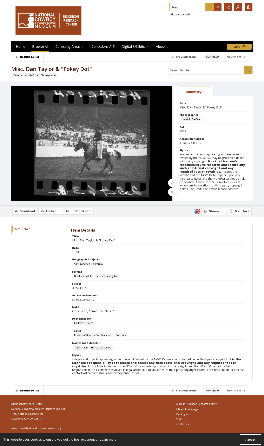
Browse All (40, 46)
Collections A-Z (103, 46)
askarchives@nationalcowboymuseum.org (36, 428)
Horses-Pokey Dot (101, 347)
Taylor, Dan (81, 347)
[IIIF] (197, 211)
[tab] (193, 91)
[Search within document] (248, 70)
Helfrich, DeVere (191, 119)
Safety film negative (107, 276)
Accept (250, 439)
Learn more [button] (108, 439)
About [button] (160, 46)
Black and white (83, 276)
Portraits (121, 335)
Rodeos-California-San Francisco (93, 335)
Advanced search (180, 14)
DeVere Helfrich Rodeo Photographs (34, 75)
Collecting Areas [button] (67, 46)
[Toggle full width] (172, 183)
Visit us (180, 419)
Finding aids (183, 414)
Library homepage (187, 409)
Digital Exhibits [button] (133, 46)
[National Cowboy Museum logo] (48, 20)
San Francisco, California (88, 264)
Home (20, 46)
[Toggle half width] (172, 192)
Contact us (182, 424)
